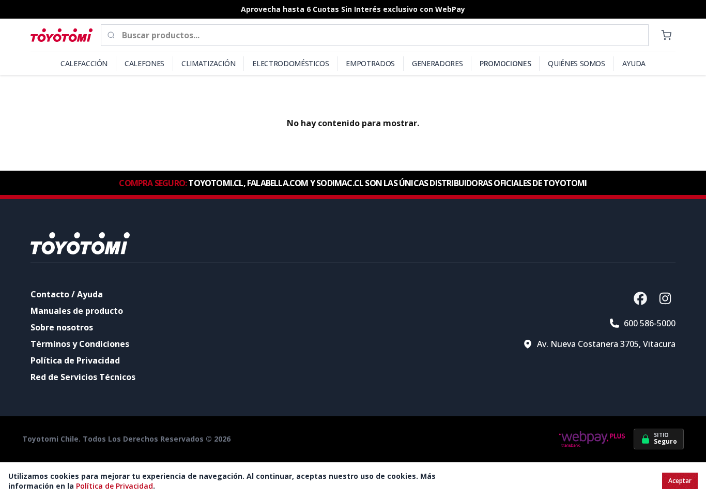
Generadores (437, 63)
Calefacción (84, 63)
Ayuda (634, 63)
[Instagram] (665, 298)
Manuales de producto (76, 310)
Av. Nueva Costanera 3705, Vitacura (606, 344)
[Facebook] (640, 298)
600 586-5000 (650, 323)
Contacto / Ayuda (66, 294)
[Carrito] (666, 35)
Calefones (144, 63)
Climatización (208, 63)
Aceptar (680, 480)
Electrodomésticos (290, 63)
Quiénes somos (576, 63)
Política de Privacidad (75, 360)
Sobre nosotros (61, 327)
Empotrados (370, 63)
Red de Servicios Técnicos (82, 377)
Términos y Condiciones (79, 344)
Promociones (505, 63)
